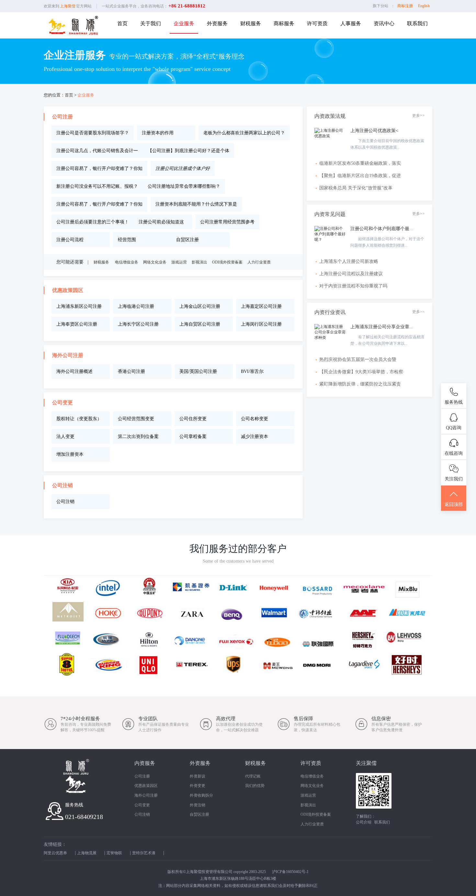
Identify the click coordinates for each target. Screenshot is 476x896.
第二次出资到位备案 (138, 436)
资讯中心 (384, 23)
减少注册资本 (254, 436)
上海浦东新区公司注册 (79, 306)
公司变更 (142, 805)
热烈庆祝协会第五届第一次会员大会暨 (357, 359)
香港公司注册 (131, 371)
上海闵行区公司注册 (261, 324)
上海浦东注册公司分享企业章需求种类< (390, 326)
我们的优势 (255, 785)
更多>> (418, 115)
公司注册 (142, 776)
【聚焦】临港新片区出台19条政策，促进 (360, 175)
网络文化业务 (154, 262)
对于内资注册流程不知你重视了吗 (353, 286)
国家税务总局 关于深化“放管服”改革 (355, 187)
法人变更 (65, 436)
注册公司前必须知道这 (161, 221)
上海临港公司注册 (136, 306)
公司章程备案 (193, 436)
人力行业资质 (259, 262)
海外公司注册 (146, 795)
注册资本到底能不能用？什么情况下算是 (196, 204)
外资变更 (197, 785)
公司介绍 (363, 822)
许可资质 (317, 23)
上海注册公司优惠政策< (374, 130)
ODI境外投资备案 (227, 262)
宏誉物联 (114, 853)
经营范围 (127, 239)
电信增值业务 (126, 262)
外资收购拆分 (201, 795)
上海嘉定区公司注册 (261, 306)
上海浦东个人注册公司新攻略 (348, 261)
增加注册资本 (70, 454)
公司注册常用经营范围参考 (227, 221)
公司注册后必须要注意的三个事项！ (92, 221)
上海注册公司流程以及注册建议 (351, 273)
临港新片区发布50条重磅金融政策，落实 (360, 163)
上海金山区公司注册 (199, 306)
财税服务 (250, 23)
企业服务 (184, 23)
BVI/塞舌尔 (252, 371)
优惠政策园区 (146, 785)
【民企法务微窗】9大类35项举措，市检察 (361, 371)
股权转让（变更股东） (79, 418)
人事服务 (350, 23)
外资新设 (197, 776)
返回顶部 (454, 504)
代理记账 (253, 776)
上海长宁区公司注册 (138, 324)
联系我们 (417, 23)
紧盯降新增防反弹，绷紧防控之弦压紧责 (360, 384)
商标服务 (284, 23)
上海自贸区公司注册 (199, 324)
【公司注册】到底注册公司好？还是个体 (188, 150)
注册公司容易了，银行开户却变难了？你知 (99, 168)
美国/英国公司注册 (198, 371)
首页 (122, 23)
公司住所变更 (193, 418)
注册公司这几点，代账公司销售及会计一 (97, 150)
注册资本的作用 (158, 132)
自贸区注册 (187, 239)
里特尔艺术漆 (143, 853)
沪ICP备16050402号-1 (290, 871)
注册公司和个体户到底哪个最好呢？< (387, 228)
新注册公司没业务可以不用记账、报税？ (97, 186)
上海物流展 (86, 853)
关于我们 (150, 23)
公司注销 (65, 501)
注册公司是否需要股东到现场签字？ (92, 132)
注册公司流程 (70, 239)
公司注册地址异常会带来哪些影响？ (184, 186)
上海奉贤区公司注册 (76, 324)
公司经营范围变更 (136, 418)
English (424, 6)
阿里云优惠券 (55, 853)
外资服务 (217, 23)
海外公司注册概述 (74, 371)
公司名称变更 (254, 418)
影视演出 (199, 262)
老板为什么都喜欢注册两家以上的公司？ (244, 132)
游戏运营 (179, 262)
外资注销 (197, 805)
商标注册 (405, 6)
